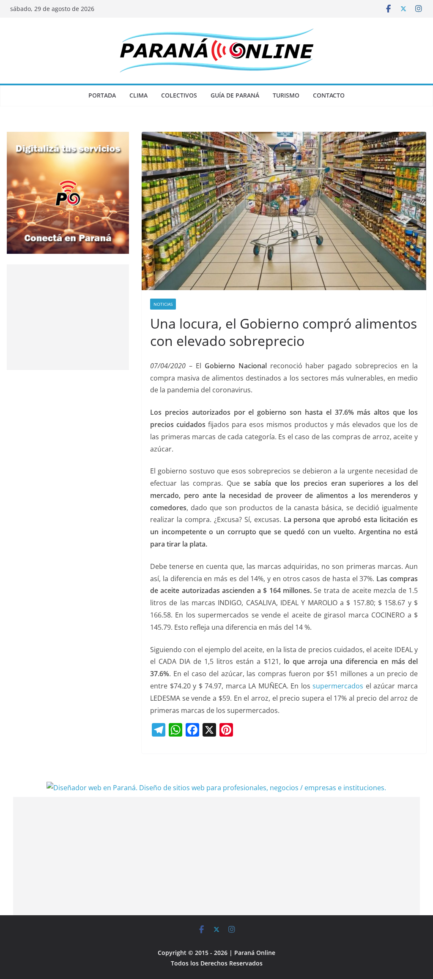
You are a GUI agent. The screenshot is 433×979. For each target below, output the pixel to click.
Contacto (329, 95)
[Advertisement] (68, 317)
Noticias (163, 304)
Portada (102, 95)
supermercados (337, 686)
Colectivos (179, 95)
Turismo (286, 95)
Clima (138, 95)
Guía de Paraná (235, 95)
